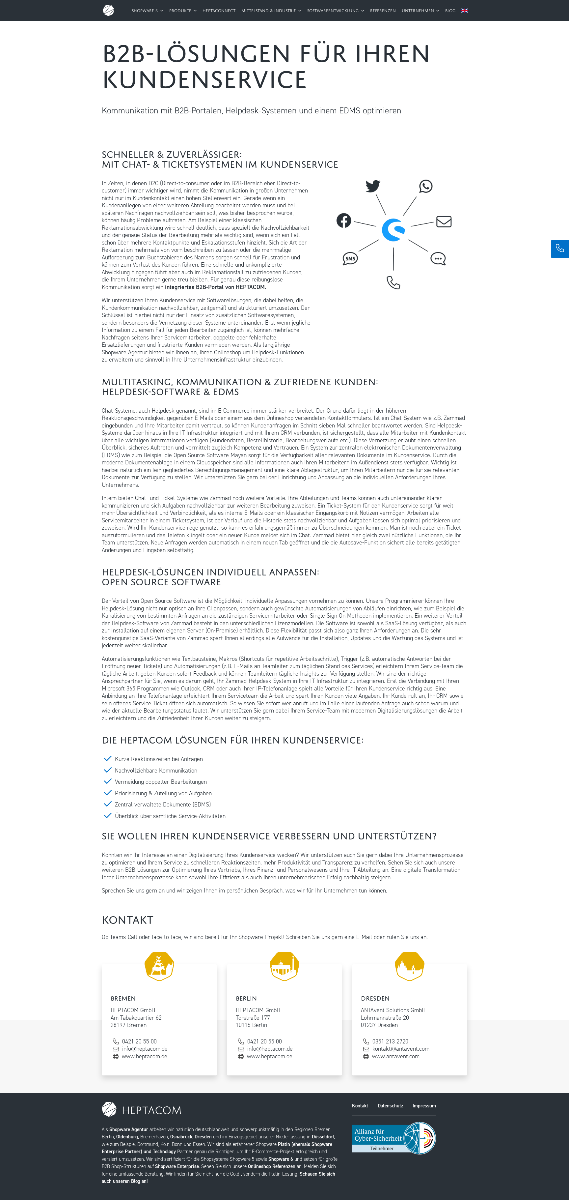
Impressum (424, 1105)
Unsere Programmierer (394, 601)
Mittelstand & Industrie (269, 10)
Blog (450, 10)
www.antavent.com (396, 1056)
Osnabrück (181, 1136)
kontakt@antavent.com (400, 1049)
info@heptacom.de (145, 1049)
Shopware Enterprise (177, 1166)
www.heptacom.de (144, 1056)
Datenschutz (390, 1105)
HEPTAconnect (219, 10)
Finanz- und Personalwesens (292, 870)
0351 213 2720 (390, 1041)
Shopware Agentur (128, 1129)
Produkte (181, 10)
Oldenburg (127, 1136)
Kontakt (360, 1105)
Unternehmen (418, 10)
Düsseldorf (323, 1136)
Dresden (203, 1136)
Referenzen (383, 10)
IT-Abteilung (366, 870)
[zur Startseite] (108, 10)
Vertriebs (229, 870)
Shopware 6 (145, 10)
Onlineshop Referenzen (271, 1166)
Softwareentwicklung (333, 10)
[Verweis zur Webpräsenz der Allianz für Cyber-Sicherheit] (394, 1137)
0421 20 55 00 (139, 1041)
